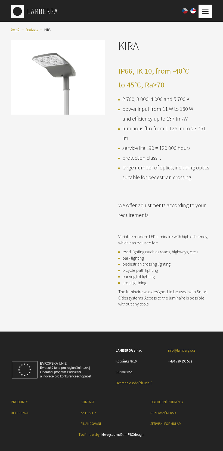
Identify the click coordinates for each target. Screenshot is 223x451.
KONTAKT (88, 402)
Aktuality (89, 413)
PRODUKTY (19, 402)
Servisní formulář (165, 423)
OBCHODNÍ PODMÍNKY (167, 402)
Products (32, 29)
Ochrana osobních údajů (134, 383)
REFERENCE (20, 413)
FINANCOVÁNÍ (91, 423)
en (193, 11)
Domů (15, 29)
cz (185, 11)
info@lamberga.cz (181, 350)
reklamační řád (163, 413)
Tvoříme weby (89, 434)
